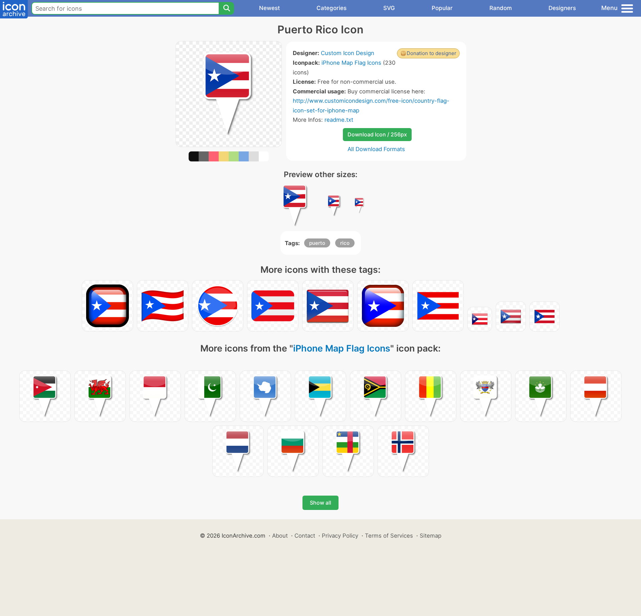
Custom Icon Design (347, 53)
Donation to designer (431, 53)
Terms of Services (389, 535)
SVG (389, 8)
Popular (442, 8)
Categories (331, 8)
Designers (562, 8)
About (280, 535)
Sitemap (430, 535)
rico (345, 243)
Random (500, 8)
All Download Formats (376, 149)
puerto (317, 243)
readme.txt (339, 119)
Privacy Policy (340, 535)
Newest (269, 8)
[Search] (226, 8)
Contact (304, 535)
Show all (320, 502)
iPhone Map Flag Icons (351, 62)
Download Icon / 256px (377, 134)
